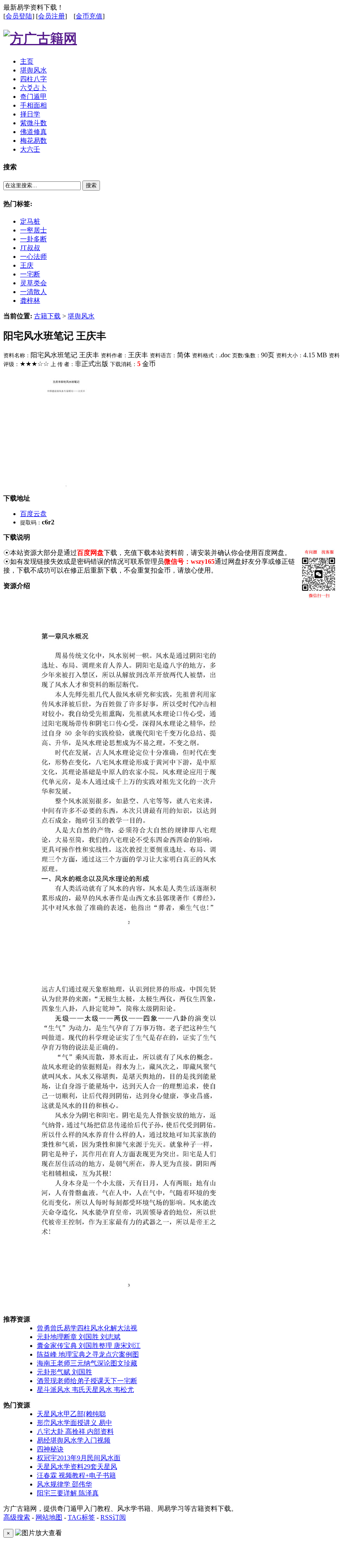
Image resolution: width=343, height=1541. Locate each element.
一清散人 (33, 291)
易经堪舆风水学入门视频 (73, 1440)
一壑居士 (33, 230)
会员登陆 (18, 16)
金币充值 (89, 16)
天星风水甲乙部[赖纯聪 (71, 1413)
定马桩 (30, 221)
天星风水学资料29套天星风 (77, 1466)
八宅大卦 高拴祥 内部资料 (75, 1431)
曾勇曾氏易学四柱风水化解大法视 (87, 1328)
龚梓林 (30, 300)
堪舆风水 (81, 316)
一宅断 (30, 274)
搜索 (91, 185)
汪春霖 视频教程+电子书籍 (76, 1475)
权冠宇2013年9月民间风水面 (78, 1457)
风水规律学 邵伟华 (64, 1484)
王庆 (26, 265)
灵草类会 (33, 283)
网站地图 (49, 1517)
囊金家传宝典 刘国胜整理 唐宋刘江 (89, 1345)
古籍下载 (47, 316)
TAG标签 (81, 1517)
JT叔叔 (30, 247)
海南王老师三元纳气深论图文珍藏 (87, 1363)
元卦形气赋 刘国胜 (64, 1372)
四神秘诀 (50, 1449)
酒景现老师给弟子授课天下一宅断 (87, 1380)
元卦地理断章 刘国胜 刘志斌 (78, 1336)
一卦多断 (33, 239)
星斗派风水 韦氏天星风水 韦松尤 (85, 1389)
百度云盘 (33, 513)
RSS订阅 (113, 1517)
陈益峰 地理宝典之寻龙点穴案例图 (88, 1354)
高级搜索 (16, 1517)
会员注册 (51, 16)
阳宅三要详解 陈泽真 (68, 1493)
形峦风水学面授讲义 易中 (74, 1422)
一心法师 (33, 256)
